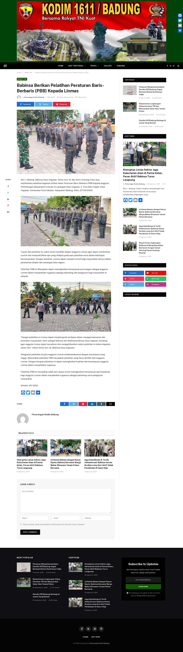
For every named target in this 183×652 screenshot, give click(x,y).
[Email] (8, 211)
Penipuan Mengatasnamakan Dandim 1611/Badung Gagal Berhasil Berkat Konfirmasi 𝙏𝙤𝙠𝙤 (151, 90)
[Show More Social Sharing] (73, 104)
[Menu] (5, 66)
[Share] (180, 30)
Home (60, 66)
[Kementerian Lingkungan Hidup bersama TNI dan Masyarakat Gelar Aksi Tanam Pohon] (130, 107)
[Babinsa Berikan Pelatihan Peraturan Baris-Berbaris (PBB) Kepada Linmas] (66, 142)
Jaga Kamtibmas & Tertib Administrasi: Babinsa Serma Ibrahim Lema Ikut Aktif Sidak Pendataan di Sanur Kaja (98, 464)
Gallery (108, 66)
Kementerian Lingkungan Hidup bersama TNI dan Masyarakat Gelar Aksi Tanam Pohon (152, 107)
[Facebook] (8, 186)
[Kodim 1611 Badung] (91, 31)
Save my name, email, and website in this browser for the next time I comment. (54, 524)
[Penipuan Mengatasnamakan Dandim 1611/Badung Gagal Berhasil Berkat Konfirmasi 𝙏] (130, 90)
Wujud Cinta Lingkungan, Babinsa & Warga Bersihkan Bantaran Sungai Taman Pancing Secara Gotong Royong (151, 248)
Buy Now (96, 637)
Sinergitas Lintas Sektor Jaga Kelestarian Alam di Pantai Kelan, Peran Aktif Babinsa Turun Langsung (31, 464)
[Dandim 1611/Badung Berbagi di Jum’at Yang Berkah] (130, 123)
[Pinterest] (8, 205)
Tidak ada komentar (66, 97)
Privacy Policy (142, 596)
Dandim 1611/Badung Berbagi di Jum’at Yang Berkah (152, 121)
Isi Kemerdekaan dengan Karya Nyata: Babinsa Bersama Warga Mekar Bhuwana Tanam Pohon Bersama (66, 464)
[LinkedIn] (8, 199)
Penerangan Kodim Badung (34, 97)
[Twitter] (8, 192)
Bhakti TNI (22, 79)
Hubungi (121, 66)
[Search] (178, 66)
